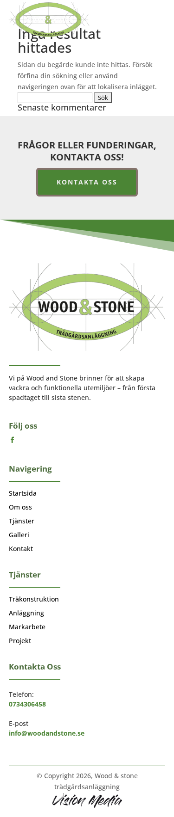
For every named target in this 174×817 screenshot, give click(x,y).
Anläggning (26, 613)
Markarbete (27, 627)
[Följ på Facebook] (12, 440)
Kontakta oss (87, 182)
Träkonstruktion (34, 599)
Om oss (20, 507)
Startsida (23, 494)
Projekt (20, 641)
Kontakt (21, 549)
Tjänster (21, 521)
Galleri (19, 535)
